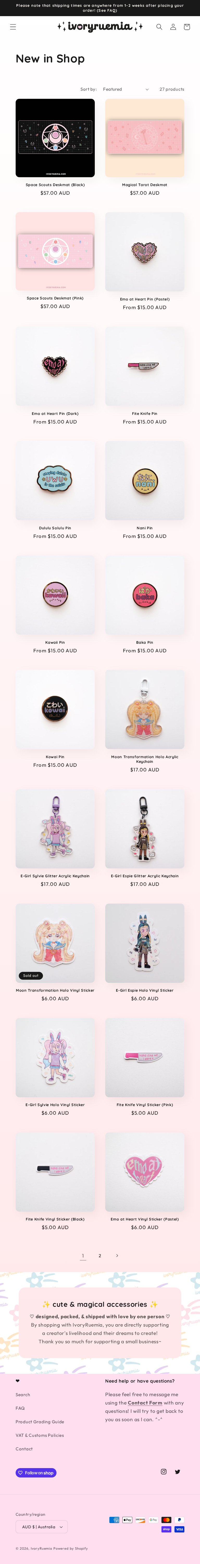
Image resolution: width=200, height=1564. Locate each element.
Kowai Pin (55, 757)
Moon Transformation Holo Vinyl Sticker (55, 990)
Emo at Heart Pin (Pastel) (145, 299)
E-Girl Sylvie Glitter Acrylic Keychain (55, 876)
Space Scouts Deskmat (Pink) (55, 298)
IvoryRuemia (41, 1548)
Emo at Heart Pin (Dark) (55, 413)
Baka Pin (144, 642)
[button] (13, 27)
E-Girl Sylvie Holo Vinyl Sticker (55, 1104)
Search (23, 1394)
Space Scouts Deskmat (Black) (55, 184)
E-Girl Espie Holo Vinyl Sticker (144, 990)
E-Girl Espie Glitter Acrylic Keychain (145, 876)
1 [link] (83, 1256)
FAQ (20, 1408)
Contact (24, 1448)
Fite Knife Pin (145, 413)
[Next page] (117, 1256)
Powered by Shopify (70, 1548)
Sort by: (88, 89)
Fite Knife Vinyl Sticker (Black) (55, 1219)
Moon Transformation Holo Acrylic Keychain (144, 759)
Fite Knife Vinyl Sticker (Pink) (145, 1104)
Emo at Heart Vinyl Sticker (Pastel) (145, 1219)
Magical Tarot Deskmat (144, 184)
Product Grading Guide (40, 1421)
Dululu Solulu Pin (55, 528)
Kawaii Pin (55, 642)
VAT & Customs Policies (40, 1435)
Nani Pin (145, 528)
